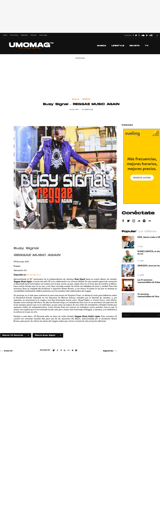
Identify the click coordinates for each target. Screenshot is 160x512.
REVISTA (135, 45)
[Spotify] (147, 35)
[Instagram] (139, 35)
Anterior (8, 351)
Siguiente (108, 351)
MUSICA (101, 45)
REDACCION (89, 109)
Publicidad (24, 35)
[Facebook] (133, 35)
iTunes (38, 275)
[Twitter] (136, 35)
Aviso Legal (43, 35)
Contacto (33, 35)
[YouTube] (150, 35)
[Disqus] (58, 390)
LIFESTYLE (118, 45)
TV (147, 45)
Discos (75, 99)
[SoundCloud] (143, 35)
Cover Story (14, 35)
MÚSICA (86, 99)
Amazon (30, 275)
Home (5, 35)
